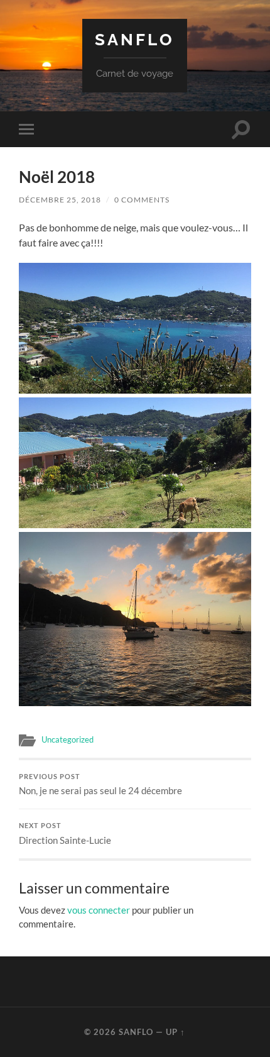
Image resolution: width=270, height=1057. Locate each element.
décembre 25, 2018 (60, 199)
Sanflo (135, 39)
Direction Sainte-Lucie (65, 834)
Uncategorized (67, 739)
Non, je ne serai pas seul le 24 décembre (100, 785)
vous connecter (98, 910)
